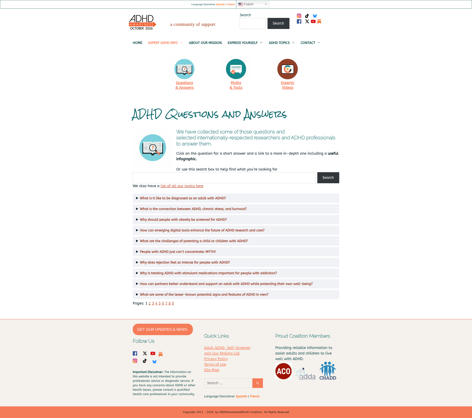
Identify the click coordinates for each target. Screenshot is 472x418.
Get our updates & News (162, 329)
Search (245, 15)
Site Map (211, 370)
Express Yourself (243, 43)
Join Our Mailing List (222, 353)
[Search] (257, 383)
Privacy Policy (216, 359)
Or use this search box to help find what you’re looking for (226, 169)
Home (137, 43)
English (248, 4)
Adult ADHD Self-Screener (227, 348)
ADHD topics (279, 43)
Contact (308, 43)
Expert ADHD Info (163, 43)
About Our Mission (205, 43)
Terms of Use (215, 364)
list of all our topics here (182, 186)
